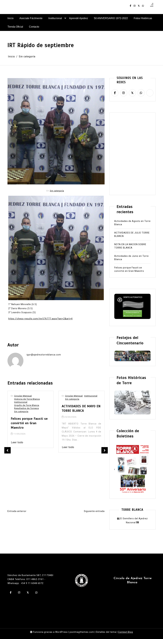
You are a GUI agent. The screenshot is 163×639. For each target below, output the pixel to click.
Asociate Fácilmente (31, 18)
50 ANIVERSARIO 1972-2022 (111, 18)
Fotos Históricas (143, 18)
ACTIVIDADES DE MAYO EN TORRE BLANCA (30, 408)
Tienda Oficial (15, 26)
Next (104, 450)
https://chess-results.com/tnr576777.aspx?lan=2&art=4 (40, 318)
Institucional (55, 18)
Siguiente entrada (94, 511)
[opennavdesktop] (152, 6)
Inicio (10, 18)
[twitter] (139, 5)
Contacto (34, 26)
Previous (7, 450)
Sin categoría (57, 191)
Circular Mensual (23, 396)
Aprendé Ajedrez (78, 18)
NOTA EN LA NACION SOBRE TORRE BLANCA (130, 246)
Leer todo (17, 447)
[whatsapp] (143, 5)
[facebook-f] (130, 5)
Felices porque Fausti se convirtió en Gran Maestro (129, 269)
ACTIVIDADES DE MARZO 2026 (80, 447)
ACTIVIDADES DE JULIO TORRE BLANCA (132, 234)
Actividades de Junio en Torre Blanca (131, 258)
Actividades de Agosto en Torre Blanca (132, 223)
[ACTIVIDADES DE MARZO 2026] (81, 410)
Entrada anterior (16, 511)
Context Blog (125, 632)
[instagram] (134, 5)
